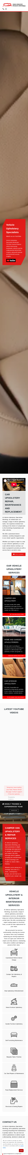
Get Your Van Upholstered (17, 614)
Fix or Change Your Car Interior (15, 697)
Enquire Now (14, 810)
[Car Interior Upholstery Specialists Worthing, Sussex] (14, 677)
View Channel (19, 554)
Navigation (24, 6)
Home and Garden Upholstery (16, 655)
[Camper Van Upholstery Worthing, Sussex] (14, 594)
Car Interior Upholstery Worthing (10, 683)
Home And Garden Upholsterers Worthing (12, 642)
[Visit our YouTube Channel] (11, 260)
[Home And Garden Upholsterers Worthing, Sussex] (14, 636)
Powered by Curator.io (11, 798)
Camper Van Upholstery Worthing (10, 600)
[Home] (13, 5)
